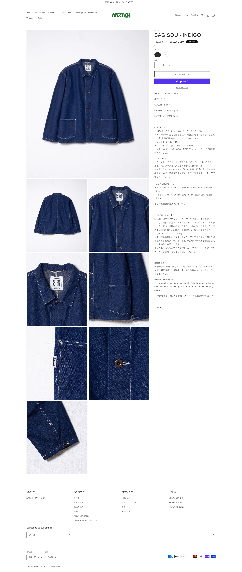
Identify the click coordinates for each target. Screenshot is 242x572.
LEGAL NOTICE (176, 498)
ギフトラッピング (129, 503)
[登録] (69, 535)
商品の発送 (78, 507)
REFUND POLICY (176, 507)
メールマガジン (128, 511)
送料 (76, 511)
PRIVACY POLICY (176, 503)
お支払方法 (78, 503)
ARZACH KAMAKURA (35, 498)
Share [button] (159, 307)
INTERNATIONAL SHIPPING (86, 520)
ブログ (124, 507)
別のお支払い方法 (182, 87)
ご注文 (77, 498)
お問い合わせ (127, 498)
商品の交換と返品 (81, 516)
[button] (53, 12)
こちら (187, 296)
